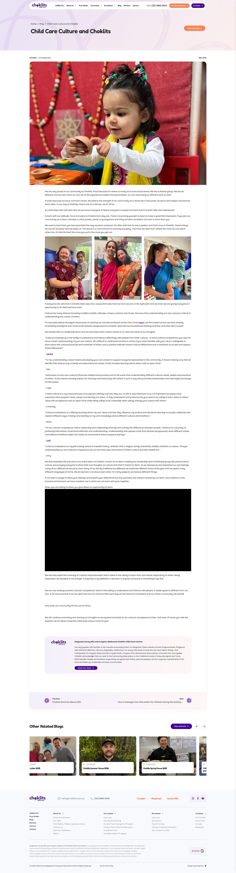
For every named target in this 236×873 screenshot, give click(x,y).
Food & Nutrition (110, 830)
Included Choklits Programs (115, 833)
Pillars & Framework (61, 817)
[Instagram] (193, 798)
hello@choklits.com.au (73, 798)
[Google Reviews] (198, 851)
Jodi (48, 440)
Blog (119, 5)
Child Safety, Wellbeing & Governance (69, 824)
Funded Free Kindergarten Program (118, 824)
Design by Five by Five (195, 866)
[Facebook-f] (198, 798)
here (141, 322)
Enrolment (108, 5)
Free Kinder (83, 5)
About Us (70, 5)
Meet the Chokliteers (62, 830)
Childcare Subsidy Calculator (164, 827)
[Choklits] (39, 5)
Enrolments (156, 821)
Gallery (56, 833)
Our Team (57, 821)
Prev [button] (196, 726)
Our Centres (200, 817)
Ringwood (156, 798)
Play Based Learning (112, 821)
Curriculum (94, 5)
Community (58, 827)
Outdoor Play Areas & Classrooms (118, 827)
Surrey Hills (172, 798)
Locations (199, 813)
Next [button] (204, 726)
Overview (108, 817)
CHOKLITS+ (59, 5)
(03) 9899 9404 (159, 5)
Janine (49, 354)
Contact (33, 829)
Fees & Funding (158, 824)
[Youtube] (203, 798)
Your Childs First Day (161, 830)
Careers (136, 5)
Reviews (127, 5)
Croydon (141, 798)
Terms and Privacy (106, 866)
